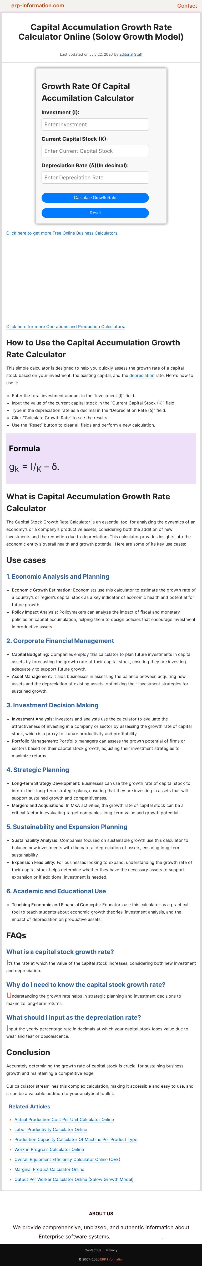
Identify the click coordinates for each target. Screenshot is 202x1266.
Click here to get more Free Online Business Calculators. (62, 233)
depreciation (141, 375)
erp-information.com (37, 5)
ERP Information (112, 1259)
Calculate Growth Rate (95, 197)
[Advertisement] (101, 279)
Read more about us (137, 1236)
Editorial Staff (131, 54)
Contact (187, 6)
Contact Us (93, 1250)
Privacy (112, 1250)
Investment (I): (60, 112)
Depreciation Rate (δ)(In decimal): (85, 165)
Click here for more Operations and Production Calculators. (65, 326)
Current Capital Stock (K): (75, 139)
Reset (95, 213)
